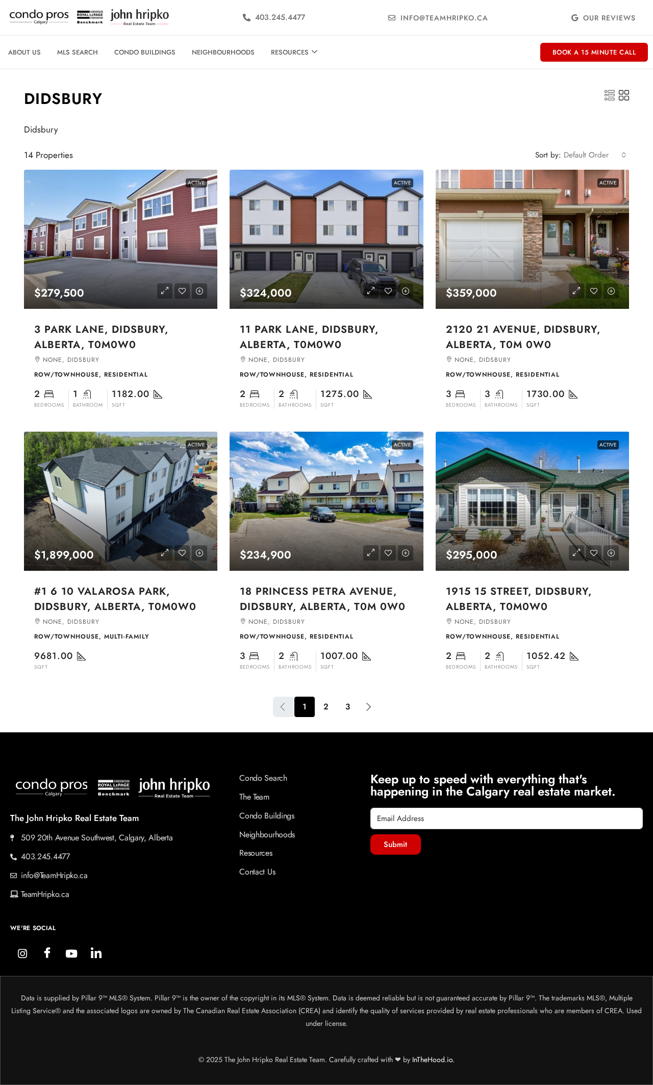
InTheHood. (429, 1059)
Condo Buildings (144, 52)
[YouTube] (71, 953)
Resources (290, 52)
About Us (24, 52)
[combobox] (595, 155)
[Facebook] (47, 953)
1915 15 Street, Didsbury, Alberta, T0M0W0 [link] (519, 599)
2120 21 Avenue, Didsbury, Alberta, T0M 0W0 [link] (523, 337)
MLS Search (77, 52)
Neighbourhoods (223, 52)
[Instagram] (22, 953)
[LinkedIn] (96, 953)
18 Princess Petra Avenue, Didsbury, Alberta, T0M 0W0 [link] (323, 599)
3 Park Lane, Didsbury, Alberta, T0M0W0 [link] (101, 337)
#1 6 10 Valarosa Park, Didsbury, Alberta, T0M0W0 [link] (115, 599)
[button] (610, 96)
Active (196, 183)
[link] (121, 239)
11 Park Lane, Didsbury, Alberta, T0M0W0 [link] (309, 337)
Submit (395, 844)
